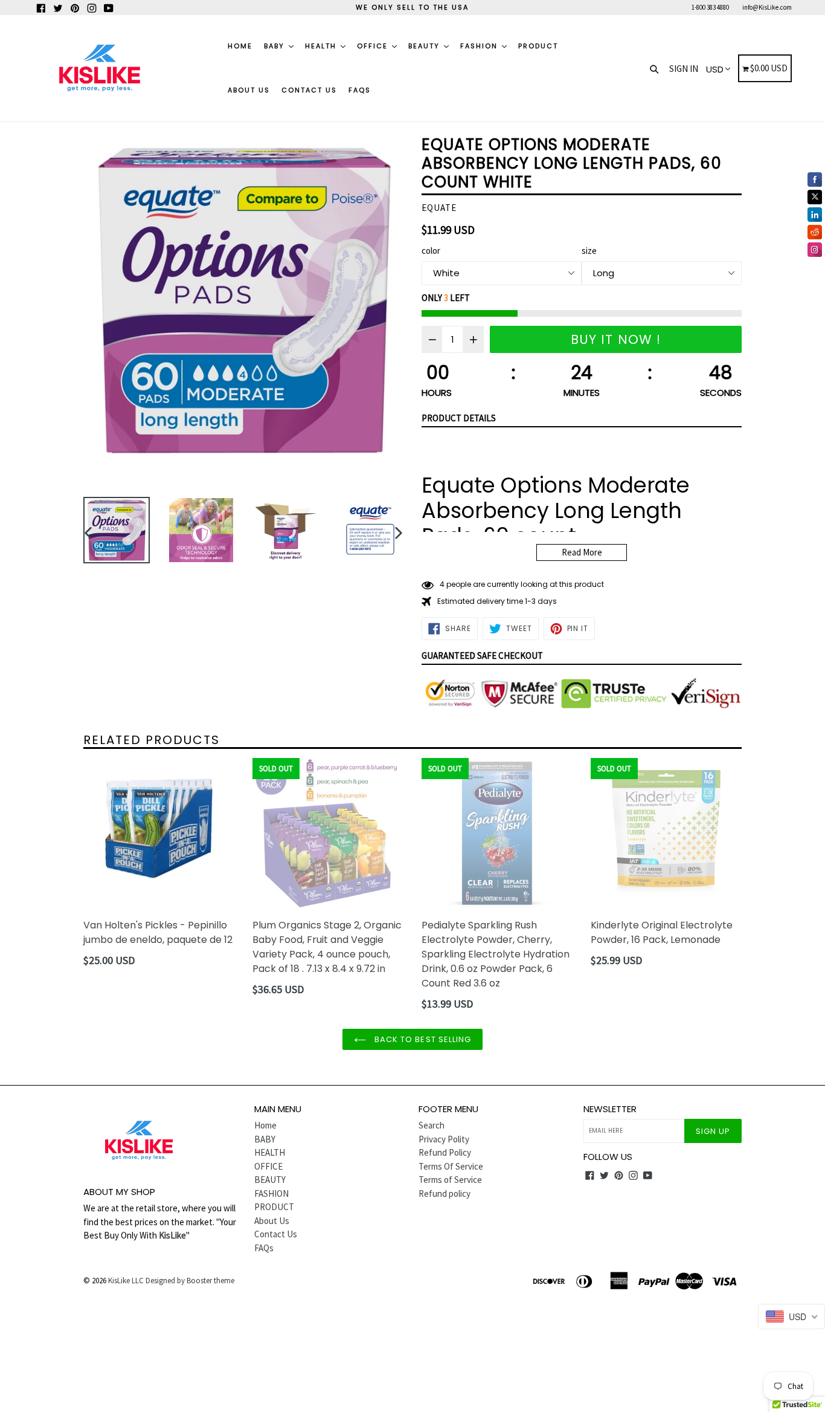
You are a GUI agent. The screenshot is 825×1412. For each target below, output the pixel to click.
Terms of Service (450, 1179)
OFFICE (374, 46)
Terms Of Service (451, 1166)
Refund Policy (445, 1152)
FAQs (359, 90)
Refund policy (444, 1193)
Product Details (459, 418)
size (589, 250)
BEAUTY (425, 46)
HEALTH (322, 46)
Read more (582, 552)
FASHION (480, 46)
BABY (275, 46)
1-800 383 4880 (710, 7)
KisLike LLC (126, 1280)
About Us (249, 90)
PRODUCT (538, 46)
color (431, 250)
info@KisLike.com (767, 7)
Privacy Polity (444, 1139)
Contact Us (309, 90)
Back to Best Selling (421, 1039)
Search (432, 1125)
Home (240, 46)
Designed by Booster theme (190, 1280)
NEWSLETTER (610, 1109)
